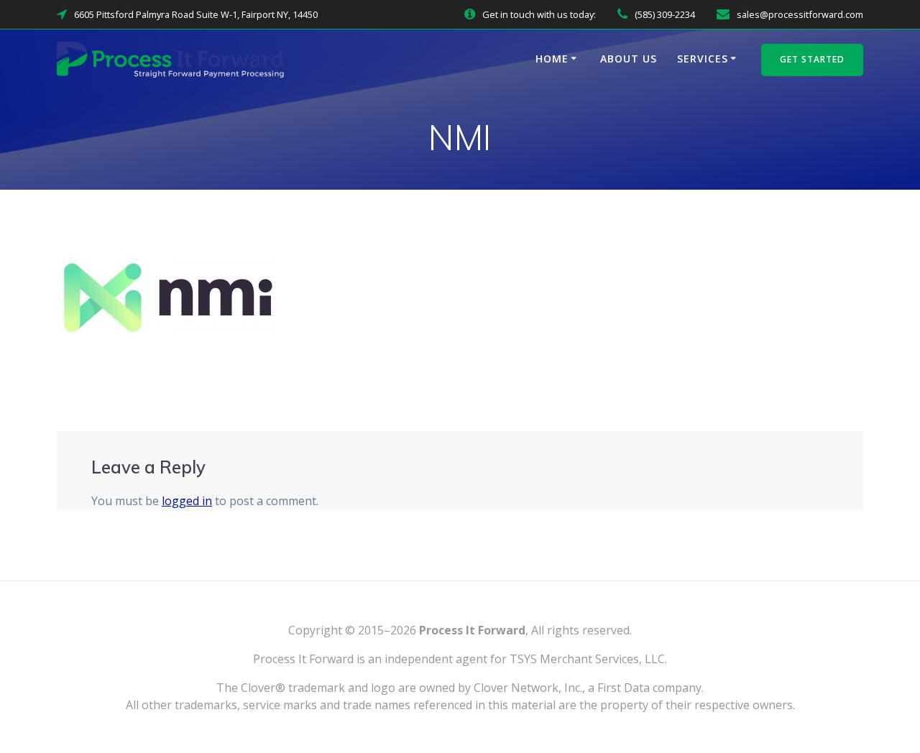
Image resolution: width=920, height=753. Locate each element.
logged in (187, 501)
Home (552, 58)
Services (702, 58)
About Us (628, 58)
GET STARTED (812, 59)
